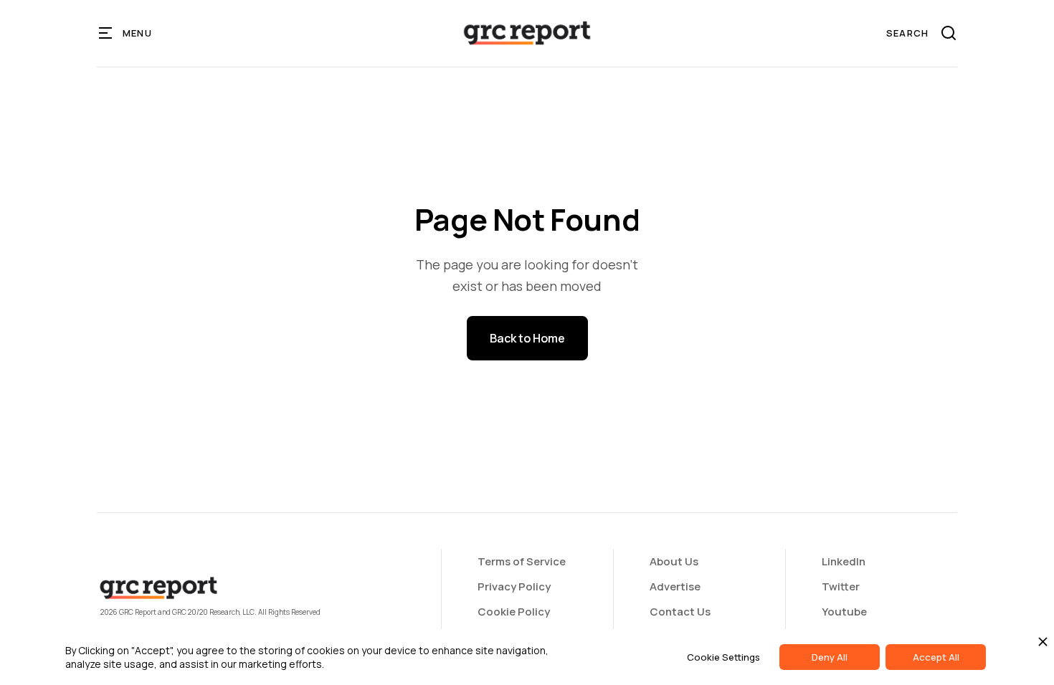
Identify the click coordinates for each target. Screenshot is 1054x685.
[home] (527, 32)
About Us (674, 561)
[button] (126, 33)
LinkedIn (843, 561)
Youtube (844, 611)
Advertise (675, 586)
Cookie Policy (514, 611)
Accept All (936, 657)
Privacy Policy (514, 586)
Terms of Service (522, 561)
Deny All (830, 657)
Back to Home (527, 338)
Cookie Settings (723, 657)
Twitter (841, 586)
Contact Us (680, 611)
